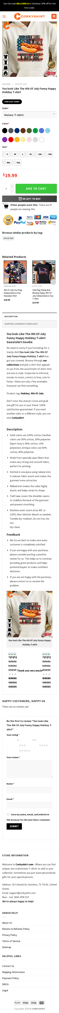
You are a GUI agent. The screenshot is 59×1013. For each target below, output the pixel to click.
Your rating (13, 734)
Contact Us (8, 966)
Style (5, 108)
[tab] (29, 316)
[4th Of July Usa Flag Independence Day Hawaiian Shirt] (15, 272)
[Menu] (4, 16)
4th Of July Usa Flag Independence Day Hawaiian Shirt (13, 293)
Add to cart (36, 188)
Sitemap (6, 947)
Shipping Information (13, 972)
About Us (7, 922)
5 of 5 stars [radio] (13, 750)
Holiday (6, 84)
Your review (13, 757)
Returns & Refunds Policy (16, 929)
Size (4, 146)
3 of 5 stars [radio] (13, 745)
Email (10, 799)
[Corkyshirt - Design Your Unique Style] (29, 16)
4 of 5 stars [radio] (33, 745)
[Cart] (54, 16)
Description (11, 316)
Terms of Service (11, 941)
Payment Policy (10, 978)
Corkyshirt (18, 417)
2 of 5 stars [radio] (26, 740)
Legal (5, 990)
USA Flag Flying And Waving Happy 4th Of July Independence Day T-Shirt (42, 294)
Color (5, 123)
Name (10, 783)
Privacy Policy (9, 935)
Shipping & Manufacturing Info (21, 324)
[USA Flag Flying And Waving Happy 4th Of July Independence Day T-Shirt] (44, 272)
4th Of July (21, 84)
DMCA (5, 984)
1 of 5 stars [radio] (11, 740)
